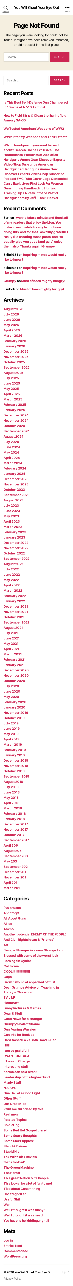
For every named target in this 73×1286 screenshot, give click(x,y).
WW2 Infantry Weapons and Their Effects (35, 137)
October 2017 (14, 835)
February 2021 (15, 659)
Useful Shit (12, 1199)
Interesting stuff (16, 1066)
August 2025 (13, 373)
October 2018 (14, 771)
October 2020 (14, 681)
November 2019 (16, 713)
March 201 (12, 888)
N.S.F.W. (10, 1088)
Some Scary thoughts (20, 1135)
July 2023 (11, 505)
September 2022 (16, 559)
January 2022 (14, 601)
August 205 (12, 851)
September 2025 (17, 367)
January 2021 (14, 665)
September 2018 (16, 776)
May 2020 (11, 697)
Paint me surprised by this (23, 1109)
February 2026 (15, 341)
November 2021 (16, 612)
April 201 (10, 882)
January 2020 (14, 707)
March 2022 (13, 590)
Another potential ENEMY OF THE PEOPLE (35, 934)
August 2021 (13, 628)
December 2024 (16, 415)
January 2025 (14, 410)
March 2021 (13, 654)
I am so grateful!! (16, 1050)
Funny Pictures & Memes (22, 1008)
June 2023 (12, 511)
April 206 (11, 845)
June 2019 (12, 728)
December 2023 (16, 479)
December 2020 (16, 670)
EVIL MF (9, 997)
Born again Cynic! (17, 961)
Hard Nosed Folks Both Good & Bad (30, 1040)
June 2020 (12, 691)
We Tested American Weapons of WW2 (34, 128)
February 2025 (15, 404)
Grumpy (10, 281)
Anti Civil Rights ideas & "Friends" (29, 939)
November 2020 (16, 675)
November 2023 (16, 484)
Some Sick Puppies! (19, 1141)
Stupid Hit (11, 1151)
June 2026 (12, 320)
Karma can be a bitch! (20, 1072)
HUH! (7, 1045)
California (11, 966)
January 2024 (14, 474)
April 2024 (12, 458)
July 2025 (11, 378)
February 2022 (15, 596)
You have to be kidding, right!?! (27, 1220)
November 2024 (16, 420)
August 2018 (13, 782)
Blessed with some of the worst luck (31, 955)
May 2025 (11, 389)
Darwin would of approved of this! (29, 982)
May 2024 (11, 452)
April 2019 (11, 739)
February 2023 (15, 532)
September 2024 (17, 431)
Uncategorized (15, 1194)
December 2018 (16, 760)
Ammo (9, 929)
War (7, 1205)
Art (6, 945)
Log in (8, 1240)
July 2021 (11, 633)
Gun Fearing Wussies (20, 1029)
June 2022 (12, 574)
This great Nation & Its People (26, 1178)
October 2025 (14, 362)
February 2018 (15, 813)
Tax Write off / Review (20, 1157)
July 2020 (11, 686)
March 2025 (13, 399)
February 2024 (15, 468)
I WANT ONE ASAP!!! (19, 1056)
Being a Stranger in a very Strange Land (34, 950)
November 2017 (16, 829)
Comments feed (16, 1251)
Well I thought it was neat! (23, 1215)
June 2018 (12, 792)
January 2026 (14, 346)
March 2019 (13, 744)
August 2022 (13, 564)
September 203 (16, 856)
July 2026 (11, 314)
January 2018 (14, 819)
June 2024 (12, 447)
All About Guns (15, 918)
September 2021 (16, 622)
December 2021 (16, 606)
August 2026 (13, 309)
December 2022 (16, 543)
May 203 (10, 861)
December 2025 (16, 351)
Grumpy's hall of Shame (22, 1024)
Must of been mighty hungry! (43, 281)
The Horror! (12, 1173)
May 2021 (11, 643)
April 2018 (11, 803)
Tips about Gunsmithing (22, 1189)
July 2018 (11, 787)
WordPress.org (15, 1256)
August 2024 (13, 436)
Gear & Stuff (13, 1013)
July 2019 (11, 723)
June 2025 (12, 383)
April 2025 (12, 394)
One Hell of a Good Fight (22, 1093)
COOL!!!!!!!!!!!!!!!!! (17, 971)
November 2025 (16, 357)
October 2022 (14, 553)
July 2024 (11, 442)
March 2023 (13, 527)
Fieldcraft (11, 1003)
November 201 (15, 877)
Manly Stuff (12, 1082)
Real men (11, 1114)
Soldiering (11, 1125)
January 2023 (14, 537)
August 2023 (13, 500)
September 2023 (17, 495)
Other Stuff (12, 1098)
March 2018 (13, 808)
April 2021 (11, 649)
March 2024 (13, 463)
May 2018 (11, 798)
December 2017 (16, 824)
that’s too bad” (14, 1162)
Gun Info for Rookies (19, 1035)
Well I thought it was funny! (24, 1210)
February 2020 (15, 702)
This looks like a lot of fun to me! (28, 1183)
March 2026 (13, 335)
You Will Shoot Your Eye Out (36, 7)
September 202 (16, 867)
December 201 (15, 872)
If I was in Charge (17, 1061)
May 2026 (11, 325)
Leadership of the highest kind (27, 1077)
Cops (8, 977)
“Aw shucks (12, 908)
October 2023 (14, 489)
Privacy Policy (12, 1278)
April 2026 (12, 330)
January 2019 (14, 755)
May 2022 (11, 580)
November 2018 (16, 766)
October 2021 (14, 617)
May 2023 (11, 516)
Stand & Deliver (15, 1146)
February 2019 (15, 750)
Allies (8, 924)
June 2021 (11, 638)
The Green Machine (18, 1167)
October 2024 (14, 426)
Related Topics (15, 1120)
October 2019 (14, 718)
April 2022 (11, 585)
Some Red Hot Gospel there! (25, 1130)
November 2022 (16, 548)
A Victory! (11, 913)
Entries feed (13, 1246)
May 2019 (11, 734)
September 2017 (16, 840)
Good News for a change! (23, 1019)
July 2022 (11, 569)
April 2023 (12, 521)
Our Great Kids (15, 1104)
